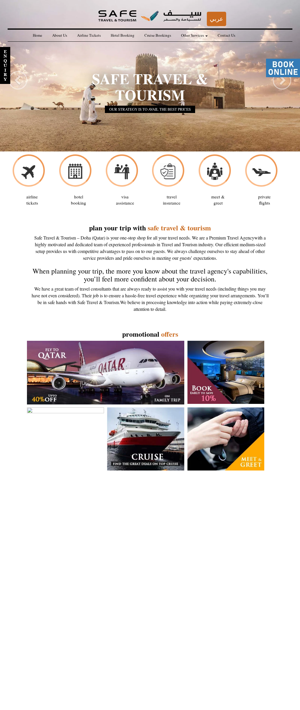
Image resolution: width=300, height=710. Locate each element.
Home (37, 35)
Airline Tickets (89, 35)
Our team (33, 695)
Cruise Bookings (157, 35)
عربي (216, 19)
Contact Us (226, 35)
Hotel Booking (122, 35)
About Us (59, 35)
